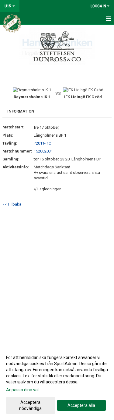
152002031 (43, 151)
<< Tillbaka (11, 204)
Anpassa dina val (22, 389)
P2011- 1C (42, 143)
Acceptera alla (81, 405)
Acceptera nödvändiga (30, 405)
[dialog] (57, 382)
